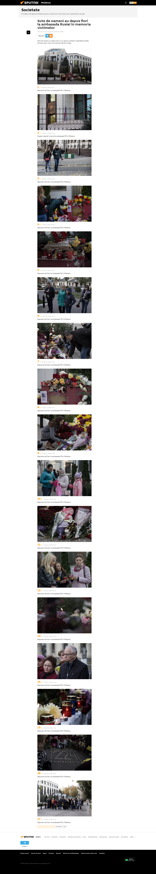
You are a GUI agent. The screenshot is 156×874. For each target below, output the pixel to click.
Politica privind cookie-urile (89, 853)
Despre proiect (24, 853)
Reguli (44, 853)
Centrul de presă (36, 853)
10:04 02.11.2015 (42, 31)
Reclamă (58, 853)
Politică (47, 837)
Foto (65, 826)
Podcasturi (103, 837)
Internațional (93, 837)
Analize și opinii (114, 837)
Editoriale (124, 837)
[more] (90, 87)
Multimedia (58, 826)
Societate (40, 826)
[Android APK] (129, 860)
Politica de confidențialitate (71, 853)
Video (132, 837)
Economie (62, 837)
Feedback (102, 853)
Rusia (84, 837)
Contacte (51, 853)
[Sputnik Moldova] (30, 5)
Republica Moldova (49, 826)
